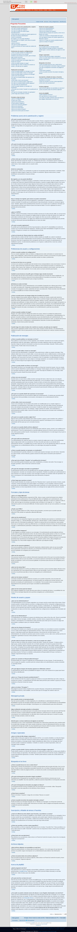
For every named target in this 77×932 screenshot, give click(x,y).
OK (31, 1)
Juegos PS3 (33, 927)
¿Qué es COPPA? (15, 43)
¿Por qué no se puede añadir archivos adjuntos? (22, 83)
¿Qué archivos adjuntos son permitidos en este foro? (51, 88)
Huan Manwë (44, 924)
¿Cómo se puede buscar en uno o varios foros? (50, 64)
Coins (47, 21)
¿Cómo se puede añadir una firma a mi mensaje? (23, 74)
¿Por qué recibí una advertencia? (19, 84)
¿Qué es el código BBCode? (18, 98)
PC (32, 10)
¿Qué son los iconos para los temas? (20, 110)
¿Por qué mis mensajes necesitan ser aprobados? (23, 92)
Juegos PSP (52, 927)
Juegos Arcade (39, 21)
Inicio (13, 927)
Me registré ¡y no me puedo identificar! (20, 38)
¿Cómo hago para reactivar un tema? (20, 93)
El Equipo (26, 917)
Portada (13, 10)
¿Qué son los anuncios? (17, 106)
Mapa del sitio (22, 920)
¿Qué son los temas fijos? (17, 107)
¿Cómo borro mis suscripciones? (47, 83)
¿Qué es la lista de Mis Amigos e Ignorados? (50, 56)
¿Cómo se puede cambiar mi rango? (20, 63)
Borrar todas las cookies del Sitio (37, 917)
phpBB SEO (38, 925)
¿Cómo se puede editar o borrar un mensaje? (22, 72)
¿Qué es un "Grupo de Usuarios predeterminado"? (51, 40)
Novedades (15, 920)
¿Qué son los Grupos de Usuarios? (47, 31)
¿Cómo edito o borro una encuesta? (19, 80)
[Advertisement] (39, 14)
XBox (17, 10)
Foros (54, 10)
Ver (26, 1)
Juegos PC (18, 927)
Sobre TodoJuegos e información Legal (47, 931)
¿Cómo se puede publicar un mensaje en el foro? (23, 71)
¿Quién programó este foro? (46, 94)
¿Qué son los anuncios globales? (19, 104)
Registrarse (56, 21)
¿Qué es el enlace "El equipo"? (46, 41)
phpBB (32, 922)
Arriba (13, 127)
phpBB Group (23, 871)
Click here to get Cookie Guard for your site (70, 2)
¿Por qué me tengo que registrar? (19, 29)
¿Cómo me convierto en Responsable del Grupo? (51, 35)
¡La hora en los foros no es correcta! (20, 54)
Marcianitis (42, 929)
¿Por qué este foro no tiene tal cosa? (48, 96)
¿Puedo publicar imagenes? (18, 103)
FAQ (50, 21)
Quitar (35, 1)
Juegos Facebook (60, 929)
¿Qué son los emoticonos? (17, 101)
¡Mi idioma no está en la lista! (18, 58)
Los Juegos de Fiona (51, 929)
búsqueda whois (28, 897)
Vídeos (50, 10)
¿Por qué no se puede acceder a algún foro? (22, 81)
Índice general (15, 19)
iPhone (36, 10)
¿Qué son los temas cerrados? (18, 109)
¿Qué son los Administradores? (46, 28)
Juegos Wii (39, 927)
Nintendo (28, 10)
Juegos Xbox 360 (25, 927)
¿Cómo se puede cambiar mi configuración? (21, 52)
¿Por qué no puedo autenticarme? (19, 28)
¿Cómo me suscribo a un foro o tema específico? (51, 81)
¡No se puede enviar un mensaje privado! (49, 46)
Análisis (45, 10)
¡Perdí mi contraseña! (16, 37)
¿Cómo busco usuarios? (45, 70)
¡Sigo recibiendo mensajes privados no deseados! (51, 48)
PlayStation (22, 10)
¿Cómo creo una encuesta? (17, 75)
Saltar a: (52, 914)
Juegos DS (58, 927)
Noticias (41, 10)
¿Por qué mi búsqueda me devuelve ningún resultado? (52, 66)
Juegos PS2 (45, 927)
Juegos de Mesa (35, 929)
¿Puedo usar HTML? (16, 100)
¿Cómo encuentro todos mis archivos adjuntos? (50, 89)
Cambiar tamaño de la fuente (65, 18)
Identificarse (63, 21)
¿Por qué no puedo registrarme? (19, 44)
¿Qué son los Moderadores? (46, 29)
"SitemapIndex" (30, 920)
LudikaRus (28, 929)
